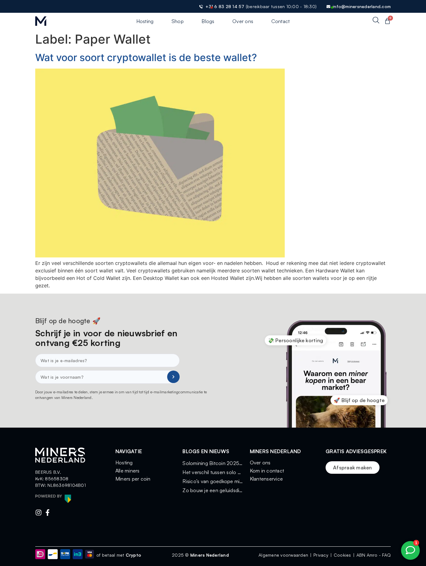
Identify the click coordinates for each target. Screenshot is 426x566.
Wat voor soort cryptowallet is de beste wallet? (146, 57)
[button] (296, 340)
